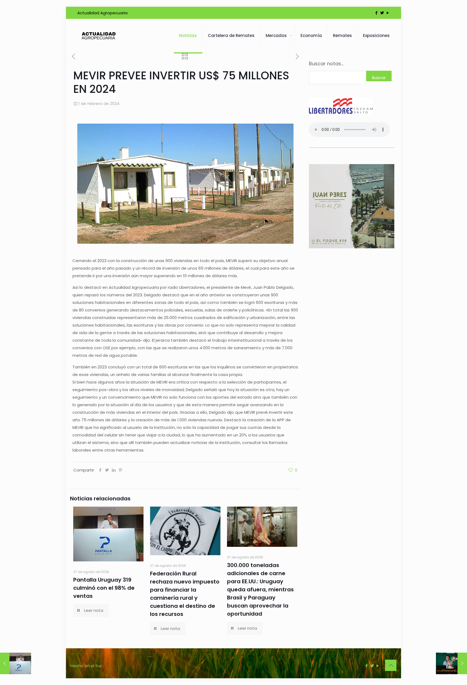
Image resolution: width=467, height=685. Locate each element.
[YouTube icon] (388, 13)
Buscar (379, 77)
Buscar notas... (326, 64)
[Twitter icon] (382, 13)
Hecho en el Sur (86, 666)
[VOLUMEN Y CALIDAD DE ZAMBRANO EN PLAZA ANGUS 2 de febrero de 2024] (451, 663)
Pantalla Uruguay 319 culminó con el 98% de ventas (104, 588)
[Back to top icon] (390, 665)
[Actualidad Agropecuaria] (98, 35)
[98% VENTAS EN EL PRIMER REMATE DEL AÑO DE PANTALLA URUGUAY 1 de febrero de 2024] (15, 663)
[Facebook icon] (376, 13)
